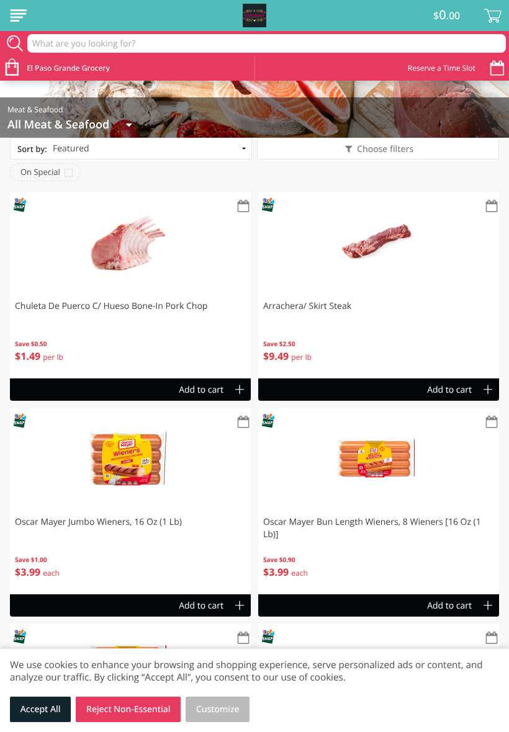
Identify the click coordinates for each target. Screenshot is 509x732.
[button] (130, 285)
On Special (40, 171)
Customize (218, 709)
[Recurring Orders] (243, 206)
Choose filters (385, 149)
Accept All (40, 709)
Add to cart (201, 390)
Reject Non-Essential (128, 709)
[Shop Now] (18, 15)
